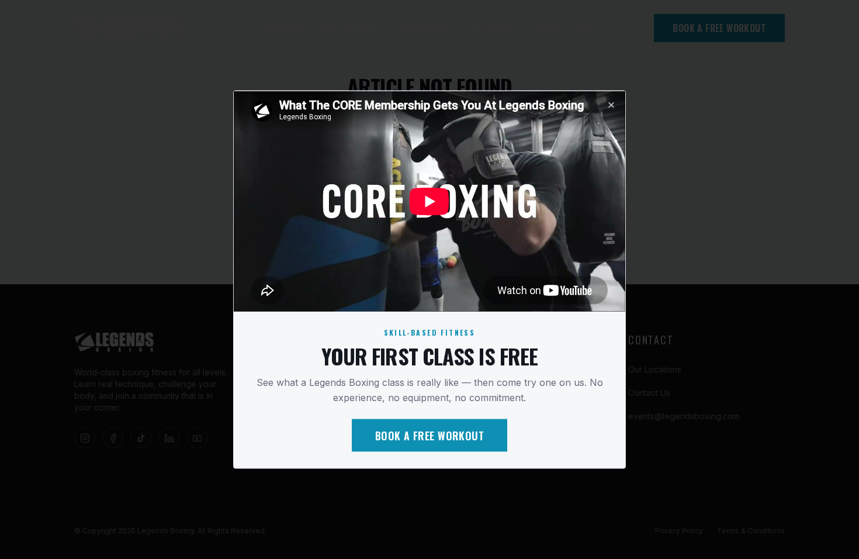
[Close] (611, 105)
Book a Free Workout (429, 435)
